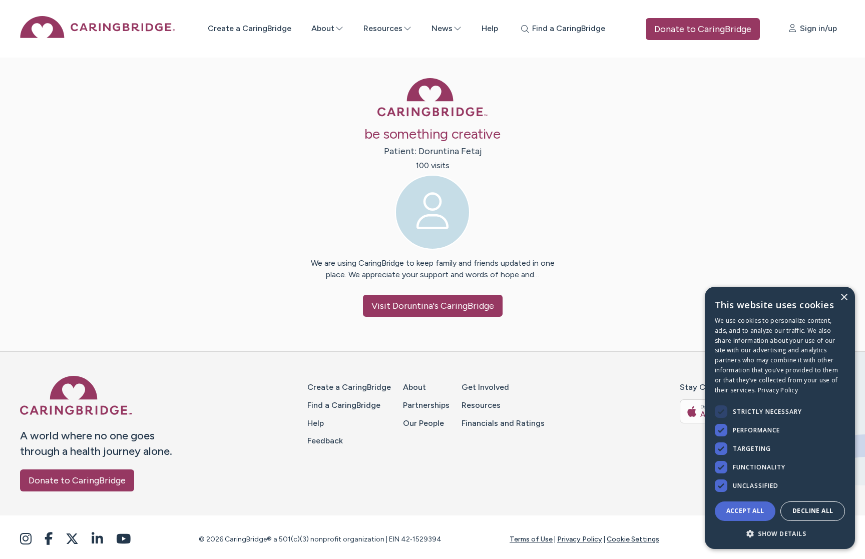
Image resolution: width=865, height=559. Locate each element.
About (322, 28)
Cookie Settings (633, 539)
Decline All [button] (812, 510)
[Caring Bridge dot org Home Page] (97, 35)
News (442, 28)
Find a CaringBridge (343, 405)
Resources (382, 28)
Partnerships (426, 405)
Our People (423, 423)
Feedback (325, 440)
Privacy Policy (579, 539)
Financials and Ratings (503, 423)
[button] (780, 533)
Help (490, 28)
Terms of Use (531, 539)
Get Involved (485, 387)
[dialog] (780, 418)
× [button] (843, 297)
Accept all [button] (745, 510)
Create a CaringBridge (249, 28)
